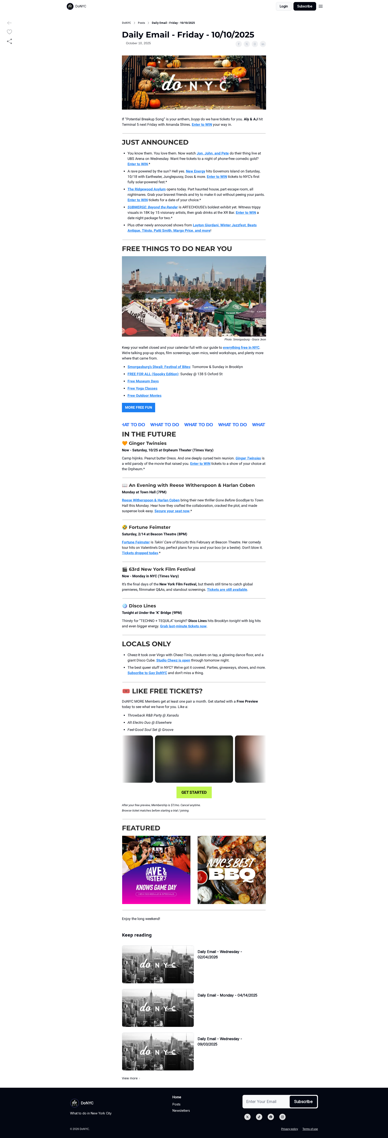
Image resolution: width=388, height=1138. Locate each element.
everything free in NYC (241, 347)
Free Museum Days (143, 381)
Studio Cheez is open (173, 660)
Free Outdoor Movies (144, 395)
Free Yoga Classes (142, 388)
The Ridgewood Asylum (147, 189)
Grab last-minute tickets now (183, 626)
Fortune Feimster (136, 542)
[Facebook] (271, 1117)
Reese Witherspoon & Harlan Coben (151, 500)
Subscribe (304, 6)
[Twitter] (247, 1117)
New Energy (195, 171)
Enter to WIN (202, 124)
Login (284, 6)
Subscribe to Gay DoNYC (147, 673)
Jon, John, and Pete (213, 153)
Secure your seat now (172, 511)
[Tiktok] (259, 1117)
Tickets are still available (227, 589)
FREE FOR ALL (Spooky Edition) (153, 374)
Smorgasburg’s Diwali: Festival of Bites (159, 367)
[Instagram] (282, 1117)
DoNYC (126, 23)
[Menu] (320, 5)
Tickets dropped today (140, 553)
